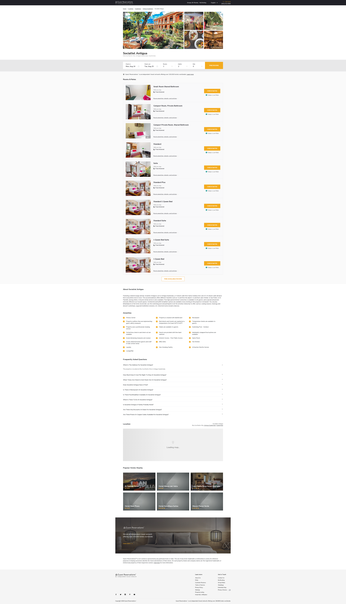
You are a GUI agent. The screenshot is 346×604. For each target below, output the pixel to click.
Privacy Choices (222, 590)
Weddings (221, 585)
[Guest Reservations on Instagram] (125, 594)
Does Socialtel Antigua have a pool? (135, 385)
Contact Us (221, 578)
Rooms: (165, 64)
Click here (157, 563)
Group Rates (221, 582)
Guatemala (138, 9)
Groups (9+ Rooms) (192, 3)
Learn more (190, 74)
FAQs (196, 580)
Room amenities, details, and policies (165, 98)
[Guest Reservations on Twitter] (120, 594)
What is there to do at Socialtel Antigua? (137, 400)
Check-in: (128, 64)
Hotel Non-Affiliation (201, 595)
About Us (198, 578)
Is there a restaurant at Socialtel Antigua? (138, 390)
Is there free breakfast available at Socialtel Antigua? (142, 395)
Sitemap (197, 590)
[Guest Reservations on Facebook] (116, 594)
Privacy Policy (199, 587)
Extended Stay (222, 587)
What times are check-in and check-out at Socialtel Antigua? (145, 380)
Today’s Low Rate (213, 95)
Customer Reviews (200, 582)
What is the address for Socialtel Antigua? (138, 365)
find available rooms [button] (173, 279)
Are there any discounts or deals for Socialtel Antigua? (142, 410)
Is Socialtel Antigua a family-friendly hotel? (138, 405)
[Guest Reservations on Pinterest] (130, 594)
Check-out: (147, 64)
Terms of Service (200, 585)
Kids (194, 64)
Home (124, 9)
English (213, 3)
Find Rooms (214, 65)
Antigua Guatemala (148, 9)
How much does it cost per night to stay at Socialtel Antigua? (144, 375)
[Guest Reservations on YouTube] (133, 594)
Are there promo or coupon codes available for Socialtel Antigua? (146, 415)
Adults (180, 64)
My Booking (203, 3)
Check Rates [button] (212, 91)
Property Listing (199, 592)
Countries (130, 9)
